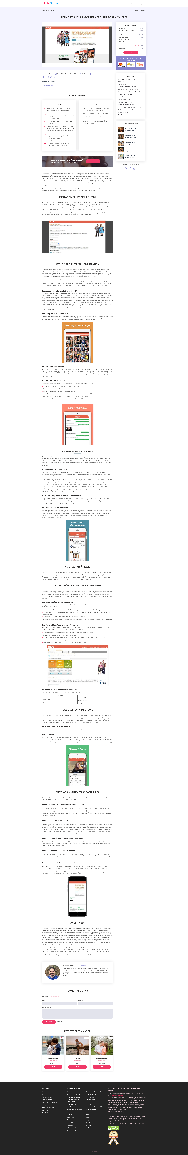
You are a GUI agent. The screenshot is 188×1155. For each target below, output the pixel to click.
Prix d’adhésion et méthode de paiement (129, 115)
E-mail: (80, 1000)
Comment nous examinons (49, 1102)
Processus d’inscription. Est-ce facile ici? (129, 92)
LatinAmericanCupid (72, 1128)
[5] (58, 996)
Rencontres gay (90, 1097)
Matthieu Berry (68, 966)
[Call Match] (121, 149)
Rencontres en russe (91, 1094)
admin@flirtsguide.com (116, 1095)
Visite (130, 52)
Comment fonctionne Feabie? (126, 104)
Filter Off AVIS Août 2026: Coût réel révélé (130, 130)
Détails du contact (47, 1100)
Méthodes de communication (126, 110)
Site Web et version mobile (125, 97)
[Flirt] (140, 64)
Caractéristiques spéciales (125, 99)
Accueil (126, 4)
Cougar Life (89, 1120)
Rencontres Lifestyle (48, 81)
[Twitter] (51, 77)
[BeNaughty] (122, 64)
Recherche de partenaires (125, 102)
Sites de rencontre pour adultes (94, 1107)
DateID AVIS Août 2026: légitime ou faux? (130, 144)
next (80, 1075)
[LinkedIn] (47, 77)
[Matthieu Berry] (52, 972)
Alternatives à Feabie (124, 112)
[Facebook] (43, 77)
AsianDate (70, 1125)
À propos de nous (47, 1097)
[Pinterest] (54, 77)
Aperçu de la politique (48, 1107)
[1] (51, 996)
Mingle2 (88, 1114)
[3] (55, 996)
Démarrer (93, 161)
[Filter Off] (121, 129)
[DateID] (121, 143)
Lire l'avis (53, 1063)
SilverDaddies (89, 1112)
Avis (132, 4)
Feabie (87, 1117)
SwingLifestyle (71, 1117)
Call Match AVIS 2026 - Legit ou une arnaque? (131, 150)
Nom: (44, 1000)
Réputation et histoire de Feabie (127, 87)
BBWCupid (89, 1128)
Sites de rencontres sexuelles (94, 1092)
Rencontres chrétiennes (73, 1097)
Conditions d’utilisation (48, 1110)
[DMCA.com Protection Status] (113, 1129)
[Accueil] (50, 3)
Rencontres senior (72, 1112)
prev (74, 1075)
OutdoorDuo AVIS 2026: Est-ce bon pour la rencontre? (130, 157)
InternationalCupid (72, 1130)
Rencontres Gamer (91, 1109)
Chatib (69, 1120)
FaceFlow (88, 1125)
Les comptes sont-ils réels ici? (126, 94)
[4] (57, 996)
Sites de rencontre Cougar (74, 1107)
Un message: (46, 1008)
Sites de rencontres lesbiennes (75, 1109)
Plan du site (45, 1113)
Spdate (88, 1122)
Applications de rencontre (74, 1092)
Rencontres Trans (91, 1104)
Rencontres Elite (90, 1100)
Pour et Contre (122, 84)
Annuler (60, 1022)
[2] (53, 996)
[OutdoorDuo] (121, 156)
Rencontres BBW (48, 85)
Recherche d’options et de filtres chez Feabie (130, 107)
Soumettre (49, 1022)
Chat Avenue (70, 1114)
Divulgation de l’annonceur (49, 1105)
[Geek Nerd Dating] (121, 136)
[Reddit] (126, 168)
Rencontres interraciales (74, 1094)
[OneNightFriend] (131, 64)
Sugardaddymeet (72, 1122)
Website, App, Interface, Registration (128, 89)
